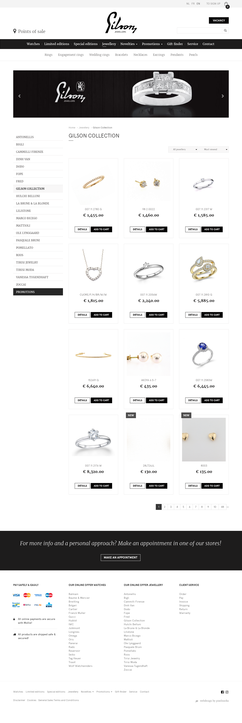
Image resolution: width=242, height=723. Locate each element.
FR (193, 3)
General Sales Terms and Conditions (58, 700)
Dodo (20, 166)
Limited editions (56, 44)
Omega (73, 635)
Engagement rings (71, 55)
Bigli (20, 144)
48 (222, 507)
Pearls (193, 55)
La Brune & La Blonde (32, 203)
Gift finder (175, 44)
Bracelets (121, 55)
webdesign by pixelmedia (214, 700)
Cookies (31, 700)
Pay (181, 598)
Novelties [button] (128, 44)
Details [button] (82, 229)
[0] (225, 3)
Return (183, 609)
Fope (19, 174)
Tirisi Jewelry (27, 262)
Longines (74, 632)
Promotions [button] (151, 44)
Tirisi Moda (25, 270)
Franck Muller (77, 613)
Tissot (72, 662)
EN (198, 3)
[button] (18, 94)
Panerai (73, 643)
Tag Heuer (75, 658)
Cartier (73, 609)
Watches (33, 44)
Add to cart (101, 229)
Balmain (73, 594)
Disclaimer (19, 700)
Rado (72, 647)
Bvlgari (73, 605)
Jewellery (109, 44)
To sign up (213, 3)
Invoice (183, 601)
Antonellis (25, 137)
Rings (48, 55)
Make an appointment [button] (120, 557)
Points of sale (31, 31)
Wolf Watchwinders (80, 666)
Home (72, 127)
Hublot (73, 620)
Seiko (72, 654)
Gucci (72, 616)
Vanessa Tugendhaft (32, 277)
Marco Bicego (26, 218)
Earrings (159, 55)
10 (215, 507)
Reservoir (74, 650)
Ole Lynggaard (27, 233)
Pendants (177, 55)
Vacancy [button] (219, 20)
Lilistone (23, 211)
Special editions (86, 44)
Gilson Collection (30, 188)
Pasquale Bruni (28, 240)
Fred (19, 181)
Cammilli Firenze (29, 152)
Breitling (74, 601)
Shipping (184, 605)
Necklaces (140, 55)
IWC (71, 624)
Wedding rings (99, 55)
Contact (208, 44)
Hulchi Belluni (28, 196)
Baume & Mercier (79, 598)
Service (192, 44)
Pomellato (24, 247)
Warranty (184, 613)
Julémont (74, 628)
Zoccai (21, 284)
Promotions (25, 292)
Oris (71, 639)
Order (182, 594)
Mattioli (23, 225)
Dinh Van (23, 159)
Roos (19, 255)
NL (188, 3)
